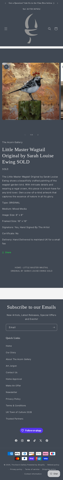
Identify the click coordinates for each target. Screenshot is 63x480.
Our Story (11, 352)
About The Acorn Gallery (18, 359)
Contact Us (11, 372)
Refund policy (53, 465)
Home (18, 267)
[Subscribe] (54, 327)
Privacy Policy (13, 399)
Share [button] (8, 252)
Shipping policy (49, 469)
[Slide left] (25, 135)
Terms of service (32, 469)
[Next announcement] (57, 3)
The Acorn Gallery (19, 465)
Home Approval (14, 379)
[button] (6, 29)
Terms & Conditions (16, 405)
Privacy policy (16, 469)
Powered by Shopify (36, 465)
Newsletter (11, 392)
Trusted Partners (14, 418)
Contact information (32, 474)
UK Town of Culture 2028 (19, 412)
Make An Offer (13, 385)
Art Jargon (11, 366)
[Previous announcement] (5, 3)
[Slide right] (38, 135)
